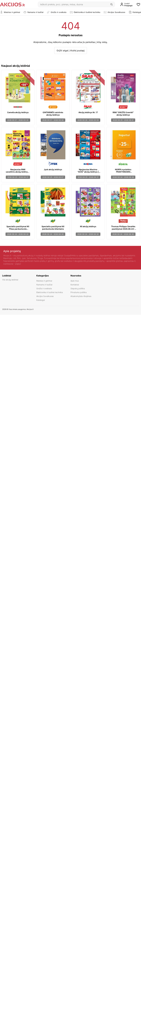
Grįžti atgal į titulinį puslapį (71, 50)
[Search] (111, 4)
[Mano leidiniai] (138, 4)
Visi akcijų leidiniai (10, 279)
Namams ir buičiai (44, 284)
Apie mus (74, 281)
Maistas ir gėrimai (44, 281)
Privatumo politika (78, 292)
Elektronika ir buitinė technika (49, 292)
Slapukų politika (77, 288)
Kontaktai (74, 284)
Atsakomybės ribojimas (80, 296)
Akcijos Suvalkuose (45, 296)
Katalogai (40, 300)
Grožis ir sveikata (44, 288)
